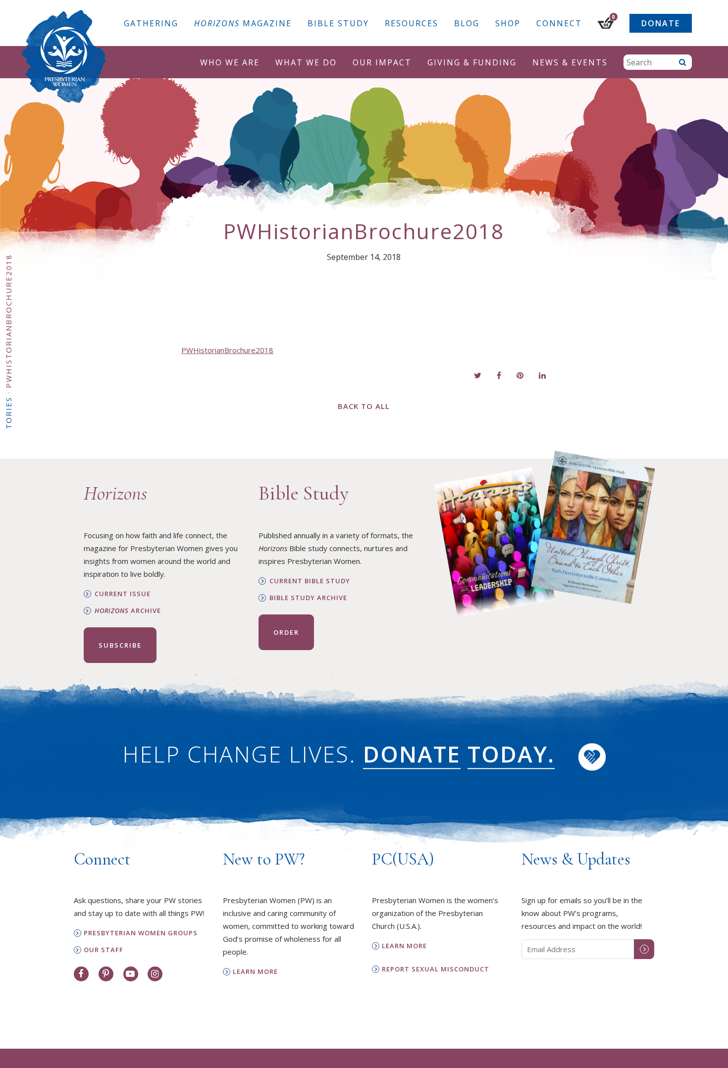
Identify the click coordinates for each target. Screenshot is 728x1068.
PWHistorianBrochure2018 (227, 350)
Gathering (151, 23)
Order (286, 632)
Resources (411, 23)
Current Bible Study (309, 581)
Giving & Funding (472, 62)
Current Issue (123, 594)
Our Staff (103, 950)
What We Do (306, 62)
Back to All (364, 406)
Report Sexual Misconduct (435, 969)
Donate (660, 23)
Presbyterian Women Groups (141, 933)
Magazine (243, 23)
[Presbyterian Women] (64, 56)
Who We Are (230, 62)
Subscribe (120, 645)
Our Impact (382, 62)
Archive (128, 611)
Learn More (255, 971)
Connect (559, 23)
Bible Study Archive (308, 598)
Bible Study (338, 23)
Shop (507, 23)
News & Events (570, 62)
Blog (466, 23)
